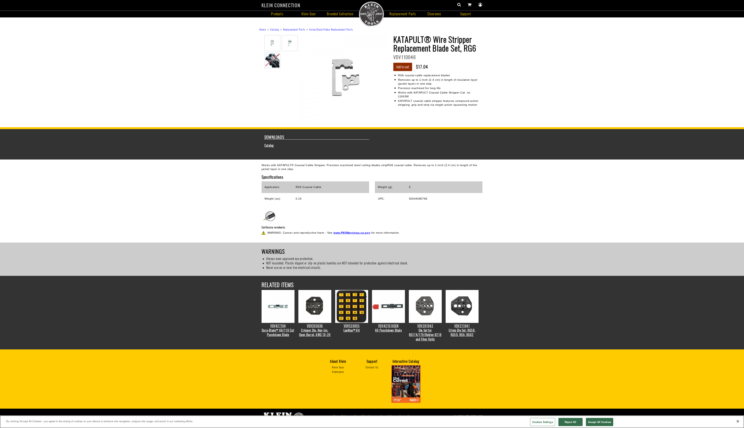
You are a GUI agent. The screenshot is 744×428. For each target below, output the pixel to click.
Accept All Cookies (599, 422)
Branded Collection (340, 13)
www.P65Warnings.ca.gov (351, 232)
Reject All (570, 422)
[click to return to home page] (371, 13)
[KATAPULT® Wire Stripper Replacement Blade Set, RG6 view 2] (290, 43)
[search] (459, 4)
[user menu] (480, 4)
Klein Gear (308, 13)
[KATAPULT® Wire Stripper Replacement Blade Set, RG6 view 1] (272, 43)
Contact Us (372, 367)
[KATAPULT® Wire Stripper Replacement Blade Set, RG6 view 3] (272, 60)
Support (465, 13)
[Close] (738, 421)
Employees (338, 372)
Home (262, 29)
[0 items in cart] (470, 4)
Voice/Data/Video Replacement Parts (331, 29)
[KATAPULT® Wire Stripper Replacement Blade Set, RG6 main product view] (343, 79)
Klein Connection (281, 5)
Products (277, 13)
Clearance (434, 13)
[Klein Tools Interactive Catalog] (406, 384)
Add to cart (402, 66)
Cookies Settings (542, 422)
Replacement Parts (402, 13)
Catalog (274, 29)
